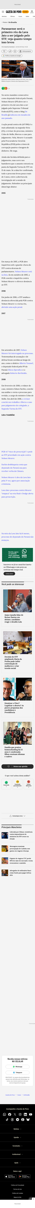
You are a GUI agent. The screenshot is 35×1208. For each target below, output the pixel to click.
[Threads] (12, 1119)
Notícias (4, 16)
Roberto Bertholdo (18, 373)
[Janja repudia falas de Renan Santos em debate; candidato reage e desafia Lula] (17, 600)
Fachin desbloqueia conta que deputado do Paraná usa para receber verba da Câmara (14, 467)
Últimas (12, 16)
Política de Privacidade (17, 1185)
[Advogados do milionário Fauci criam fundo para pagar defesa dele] (4, 873)
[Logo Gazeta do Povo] (13, 11)
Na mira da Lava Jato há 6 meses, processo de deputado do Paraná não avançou (17, 536)
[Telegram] (17, 1119)
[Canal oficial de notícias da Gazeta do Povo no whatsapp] (4, 1114)
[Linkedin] (25, 1114)
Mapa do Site (17, 1197)
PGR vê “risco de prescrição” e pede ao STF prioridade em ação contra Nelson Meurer (16, 454)
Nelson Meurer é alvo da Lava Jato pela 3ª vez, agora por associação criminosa (16, 480)
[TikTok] (7, 1119)
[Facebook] (9, 1114)
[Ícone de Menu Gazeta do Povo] (2, 11)
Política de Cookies (17, 1193)
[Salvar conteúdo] (15, 51)
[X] (14, 1114)
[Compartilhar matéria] (10, 51)
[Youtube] (30, 1114)
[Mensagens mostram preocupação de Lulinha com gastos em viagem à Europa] (4, 848)
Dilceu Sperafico (15, 370)
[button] (17, 817)
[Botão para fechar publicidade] (33, 1199)
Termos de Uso (17, 1189)
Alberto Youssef (26, 363)
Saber (27, 16)
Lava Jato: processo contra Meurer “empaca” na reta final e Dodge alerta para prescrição (17, 493)
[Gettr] (22, 1119)
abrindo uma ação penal (11, 307)
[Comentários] (4, 51)
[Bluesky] (28, 1119)
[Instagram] (20, 1114)
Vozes (20, 16)
